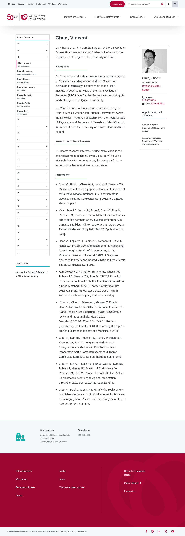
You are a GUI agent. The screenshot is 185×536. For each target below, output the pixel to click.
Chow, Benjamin (24, 95)
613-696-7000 (84, 435)
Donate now (117, 4)
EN (169, 4)
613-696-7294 (149, 100)
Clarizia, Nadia (23, 103)
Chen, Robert (23, 79)
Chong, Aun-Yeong (26, 87)
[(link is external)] (146, 531)
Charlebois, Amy (24, 71)
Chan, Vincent (24, 63)
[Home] (27, 17)
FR (175, 4)
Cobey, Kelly (23, 111)
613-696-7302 (158, 104)
